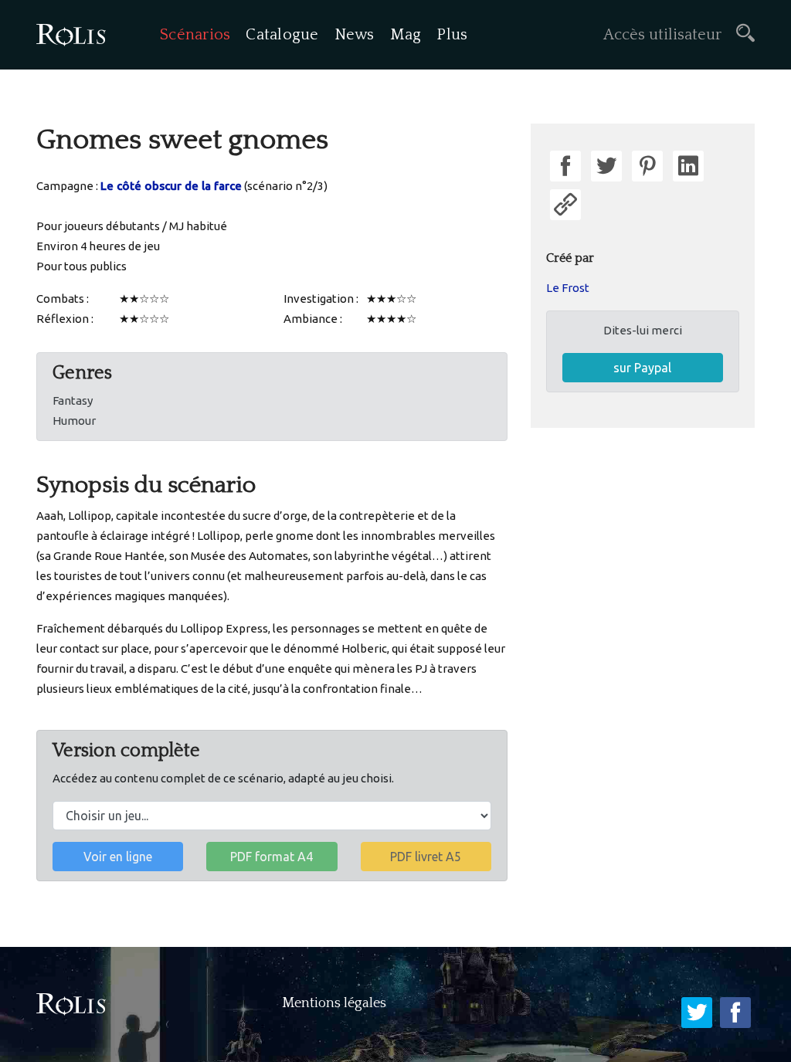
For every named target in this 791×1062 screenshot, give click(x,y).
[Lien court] (565, 204)
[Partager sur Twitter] (606, 166)
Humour (74, 420)
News (354, 34)
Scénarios (195, 34)
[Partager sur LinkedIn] (688, 166)
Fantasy (73, 400)
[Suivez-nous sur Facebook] (735, 1012)
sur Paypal (642, 368)
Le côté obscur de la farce (171, 185)
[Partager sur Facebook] (565, 166)
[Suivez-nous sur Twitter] (696, 1012)
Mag (406, 34)
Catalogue (282, 34)
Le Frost (567, 287)
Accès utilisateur (662, 34)
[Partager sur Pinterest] (647, 166)
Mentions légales (334, 1003)
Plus (451, 34)
